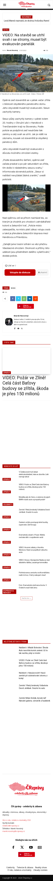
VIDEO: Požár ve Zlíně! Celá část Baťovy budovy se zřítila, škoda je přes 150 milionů (25, 385)
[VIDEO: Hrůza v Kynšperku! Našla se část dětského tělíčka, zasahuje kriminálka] (9, 564)
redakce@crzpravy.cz (10, 825)
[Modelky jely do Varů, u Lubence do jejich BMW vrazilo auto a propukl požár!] (9, 501)
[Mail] (18, 328)
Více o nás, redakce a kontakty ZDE (16, 820)
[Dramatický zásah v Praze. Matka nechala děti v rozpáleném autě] (9, 539)
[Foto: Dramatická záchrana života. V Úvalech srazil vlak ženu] (9, 589)
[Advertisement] (26, 431)
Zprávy (6, 30)
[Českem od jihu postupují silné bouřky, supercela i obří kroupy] (9, 526)
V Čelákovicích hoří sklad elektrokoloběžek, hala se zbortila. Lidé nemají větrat (34, 474)
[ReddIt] (35, 298)
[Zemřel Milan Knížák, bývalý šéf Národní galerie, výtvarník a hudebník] (9, 702)
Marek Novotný (12, 50)
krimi (13, 288)
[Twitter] (18, 298)
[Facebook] (12, 298)
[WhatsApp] (24, 298)
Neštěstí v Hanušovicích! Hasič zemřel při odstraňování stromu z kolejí (33, 676)
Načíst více (25, 598)
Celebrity (7, 504)
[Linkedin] (29, 298)
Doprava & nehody (8, 591)
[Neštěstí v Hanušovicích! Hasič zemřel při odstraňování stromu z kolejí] (9, 676)
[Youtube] (31, 847)
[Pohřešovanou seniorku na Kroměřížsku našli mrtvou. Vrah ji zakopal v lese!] (9, 576)
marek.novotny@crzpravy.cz (13, 831)
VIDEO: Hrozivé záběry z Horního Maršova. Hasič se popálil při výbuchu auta (33, 549)
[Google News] (40, 847)
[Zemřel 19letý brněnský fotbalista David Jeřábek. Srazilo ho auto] (9, 513)
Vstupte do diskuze (20, 272)
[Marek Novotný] (9, 322)
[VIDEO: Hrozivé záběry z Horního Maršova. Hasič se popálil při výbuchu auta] (9, 551)
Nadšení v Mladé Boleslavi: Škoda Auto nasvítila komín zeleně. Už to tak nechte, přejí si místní (33, 650)
